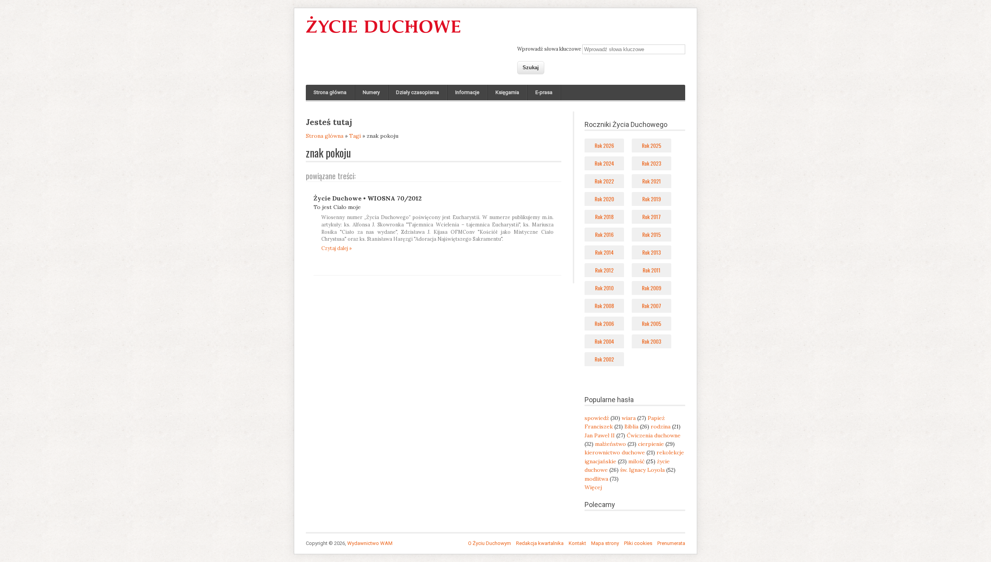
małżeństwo (610, 443)
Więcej (593, 487)
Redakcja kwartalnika (540, 543)
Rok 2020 (604, 199)
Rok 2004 (604, 341)
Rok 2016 (604, 234)
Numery (371, 92)
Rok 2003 (651, 341)
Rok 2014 (604, 252)
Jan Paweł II (600, 435)
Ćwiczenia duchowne (654, 435)
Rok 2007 (651, 306)
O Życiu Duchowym (489, 543)
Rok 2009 (651, 288)
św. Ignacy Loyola (642, 469)
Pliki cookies (638, 543)
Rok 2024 (604, 163)
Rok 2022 (604, 181)
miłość (636, 461)
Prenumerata (671, 543)
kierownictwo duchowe (615, 452)
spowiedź (597, 418)
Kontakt (577, 543)
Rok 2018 (604, 216)
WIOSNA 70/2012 (394, 198)
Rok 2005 (651, 323)
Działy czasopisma (417, 92)
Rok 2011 (651, 270)
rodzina (660, 426)
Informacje (467, 92)
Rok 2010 (604, 288)
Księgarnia (507, 92)
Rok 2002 (604, 359)
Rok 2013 (651, 252)
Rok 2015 (651, 234)
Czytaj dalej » (336, 248)
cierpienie (651, 443)
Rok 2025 (651, 145)
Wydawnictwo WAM (370, 543)
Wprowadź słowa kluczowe (549, 49)
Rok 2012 (604, 270)
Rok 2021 (651, 181)
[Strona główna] (383, 33)
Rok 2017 (651, 216)
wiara (629, 418)
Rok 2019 (651, 199)
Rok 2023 (651, 163)
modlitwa (596, 478)
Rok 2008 (604, 306)
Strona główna (330, 92)
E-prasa (543, 92)
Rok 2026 (604, 145)
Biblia (631, 426)
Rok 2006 (604, 323)
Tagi (355, 135)
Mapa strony (605, 543)
